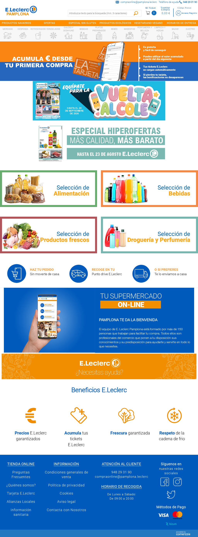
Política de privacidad (66, 485)
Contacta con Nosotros (66, 510)
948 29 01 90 (121, 472)
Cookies (66, 493)
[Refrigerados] (38, 35)
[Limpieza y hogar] (160, 35)
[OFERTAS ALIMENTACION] (48, 188)
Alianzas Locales (21, 502)
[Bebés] (114, 35)
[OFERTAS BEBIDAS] (149, 188)
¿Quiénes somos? (21, 485)
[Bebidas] (84, 35)
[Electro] (190, 35)
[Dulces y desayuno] (68, 35)
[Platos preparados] (99, 35)
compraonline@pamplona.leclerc (138, 2)
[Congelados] (53, 35)
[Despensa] (23, 35)
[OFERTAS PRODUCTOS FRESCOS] (48, 235)
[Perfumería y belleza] (144, 35)
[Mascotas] (129, 35)
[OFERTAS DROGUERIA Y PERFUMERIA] (149, 235)
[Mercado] (7, 35)
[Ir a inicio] (21, 11)
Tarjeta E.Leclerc (21, 493)
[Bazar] (175, 35)
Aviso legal (66, 502)
